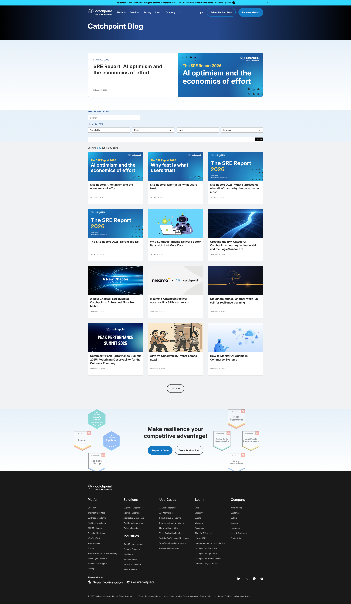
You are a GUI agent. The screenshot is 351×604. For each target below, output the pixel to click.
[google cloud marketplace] (105, 582)
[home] (100, 12)
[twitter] (246, 578)
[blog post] (115, 178)
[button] (121, 12)
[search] (186, 12)
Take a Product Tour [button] (189, 450)
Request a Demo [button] (160, 450)
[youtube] (262, 578)
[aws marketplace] (140, 582)
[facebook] (254, 578)
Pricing (147, 12)
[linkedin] (238, 578)
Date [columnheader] (258, 139)
